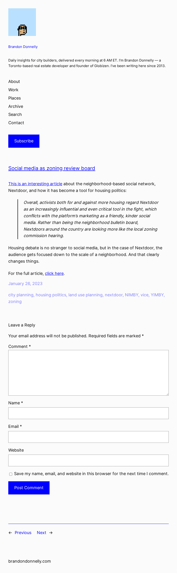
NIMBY (131, 294)
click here (54, 273)
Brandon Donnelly (23, 47)
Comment (19, 346)
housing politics (51, 294)
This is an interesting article (35, 183)
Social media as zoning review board (51, 168)
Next (41, 532)
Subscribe (23, 140)
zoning (15, 301)
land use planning (85, 294)
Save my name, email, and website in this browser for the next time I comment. (91, 473)
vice (144, 294)
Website (16, 450)
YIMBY (157, 294)
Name (15, 402)
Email (15, 426)
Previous (23, 532)
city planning (20, 294)
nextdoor (114, 294)
